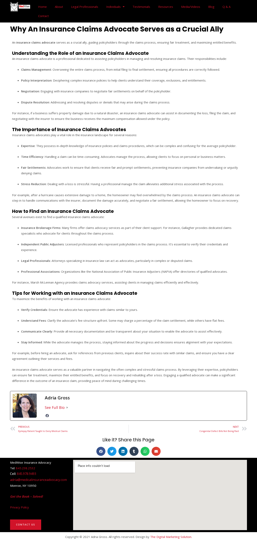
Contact (43, 16)
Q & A (226, 7)
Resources (165, 7)
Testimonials (141, 7)
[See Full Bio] (67, 407)
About (59, 7)
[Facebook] (47, 415)
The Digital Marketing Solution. (171, 537)
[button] (100, 451)
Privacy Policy (19, 507)
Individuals (113, 7)
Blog (211, 7)
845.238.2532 (25, 468)
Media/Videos (190, 7)
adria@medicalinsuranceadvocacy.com (38, 480)
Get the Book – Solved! (26, 496)
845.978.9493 (26, 473)
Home (42, 7)
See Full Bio (55, 407)
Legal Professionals (84, 7)
